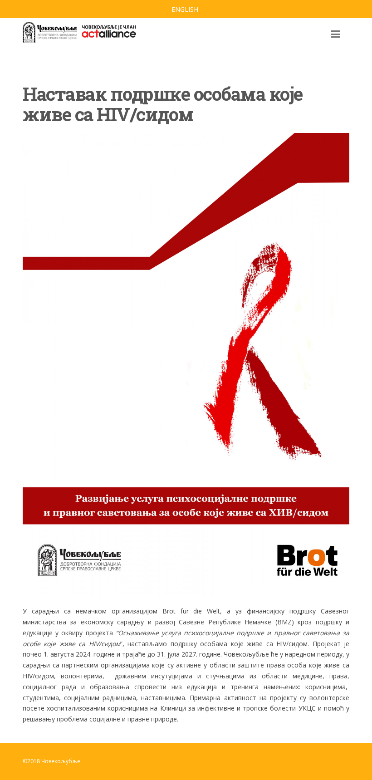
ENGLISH (184, 9)
